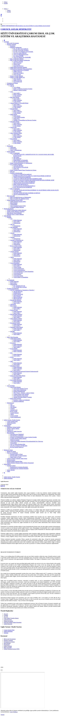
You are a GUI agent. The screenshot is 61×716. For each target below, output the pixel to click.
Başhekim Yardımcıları (16, 47)
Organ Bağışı (13, 442)
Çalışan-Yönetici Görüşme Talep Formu (17, 458)
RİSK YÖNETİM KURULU (20, 184)
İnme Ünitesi (13, 305)
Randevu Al (10, 430)
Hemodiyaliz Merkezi (15, 300)
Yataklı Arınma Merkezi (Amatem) (15, 211)
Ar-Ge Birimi (16, 87)
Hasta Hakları (13, 138)
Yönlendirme (7, 425)
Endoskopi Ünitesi (14, 365)
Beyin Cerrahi (13, 411)
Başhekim (12, 46)
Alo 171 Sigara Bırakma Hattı (17, 444)
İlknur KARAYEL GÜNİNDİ (21, 70)
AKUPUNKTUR (17, 291)
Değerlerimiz (13, 148)
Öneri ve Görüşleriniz (12, 452)
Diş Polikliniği (10, 280)
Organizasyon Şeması (12, 83)
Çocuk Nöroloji (17, 274)
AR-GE (12, 86)
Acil (11, 218)
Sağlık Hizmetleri (11, 423)
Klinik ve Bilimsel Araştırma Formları (22, 88)
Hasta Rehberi (10, 433)
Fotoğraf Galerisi (11, 465)
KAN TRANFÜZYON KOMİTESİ (22, 187)
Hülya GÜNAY (17, 63)
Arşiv (11, 91)
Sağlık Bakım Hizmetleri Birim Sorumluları (21, 68)
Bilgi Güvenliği (11, 196)
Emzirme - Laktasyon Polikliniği (21, 400)
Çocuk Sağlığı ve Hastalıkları (20, 277)
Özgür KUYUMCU (18, 73)
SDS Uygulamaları (15, 188)
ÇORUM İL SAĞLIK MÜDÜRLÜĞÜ (16, 29)
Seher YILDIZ (17, 78)
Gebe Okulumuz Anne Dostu (20, 395)
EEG (11, 353)
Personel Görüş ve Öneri (16, 454)
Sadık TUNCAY (17, 80)
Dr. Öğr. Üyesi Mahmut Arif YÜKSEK (23, 51)
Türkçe (5, 2)
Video (8, 471)
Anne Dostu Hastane (15, 387)
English (6, 3)
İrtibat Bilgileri (13, 203)
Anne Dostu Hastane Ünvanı (20, 388)
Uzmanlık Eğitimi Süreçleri (17, 207)
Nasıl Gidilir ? (16, 93)
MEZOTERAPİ (17, 298)
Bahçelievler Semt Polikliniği (14, 213)
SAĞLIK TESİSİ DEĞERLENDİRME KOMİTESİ (26, 193)
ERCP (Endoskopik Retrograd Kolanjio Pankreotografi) (24, 371)
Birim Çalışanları (17, 94)
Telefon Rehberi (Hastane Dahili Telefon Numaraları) (20, 462)
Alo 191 (6, 616)
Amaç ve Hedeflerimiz (16, 150)
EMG (11, 361)
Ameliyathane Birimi (15, 338)
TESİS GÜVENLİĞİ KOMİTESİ (22, 177)
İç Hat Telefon (17, 96)
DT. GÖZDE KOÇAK (19, 285)
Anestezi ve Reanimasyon (16, 240)
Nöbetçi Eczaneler (14, 440)
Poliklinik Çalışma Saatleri (13, 427)
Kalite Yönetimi (11, 151)
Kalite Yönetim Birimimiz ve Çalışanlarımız (21, 163)
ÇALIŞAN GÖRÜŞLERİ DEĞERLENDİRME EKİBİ (27, 178)
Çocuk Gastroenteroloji (19, 270)
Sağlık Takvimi (11, 470)
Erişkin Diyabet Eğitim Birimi (17, 375)
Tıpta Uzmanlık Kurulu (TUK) (18, 206)
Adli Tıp (12, 224)
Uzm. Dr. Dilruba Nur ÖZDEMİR (22, 57)
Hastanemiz (10, 146)
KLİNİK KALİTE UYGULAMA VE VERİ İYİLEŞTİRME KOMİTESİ (32, 176)
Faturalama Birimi (14, 121)
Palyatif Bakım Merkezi (16, 314)
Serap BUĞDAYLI (18, 66)
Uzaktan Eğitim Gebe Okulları (21, 394)
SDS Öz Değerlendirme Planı (20, 194)
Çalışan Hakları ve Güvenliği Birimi (19, 103)
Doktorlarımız (16, 223)
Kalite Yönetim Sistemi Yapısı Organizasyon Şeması (23, 170)
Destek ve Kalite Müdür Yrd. (17, 77)
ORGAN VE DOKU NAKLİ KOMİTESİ (24, 181)
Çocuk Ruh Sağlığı (18, 275)
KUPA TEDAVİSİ (18, 294)
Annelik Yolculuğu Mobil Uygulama (22, 397)
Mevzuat (12, 171)
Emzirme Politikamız (18, 401)
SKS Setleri (16, 157)
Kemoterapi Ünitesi (15, 323)
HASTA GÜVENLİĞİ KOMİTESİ (22, 174)
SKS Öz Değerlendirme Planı (20, 161)
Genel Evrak (13, 127)
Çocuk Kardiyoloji (18, 273)
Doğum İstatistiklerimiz (19, 391)
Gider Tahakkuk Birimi (16, 133)
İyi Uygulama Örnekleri (16, 164)
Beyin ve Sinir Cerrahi (15, 245)
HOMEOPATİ (17, 293)
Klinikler (9, 217)
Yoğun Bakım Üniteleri (16, 318)
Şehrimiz (9, 424)
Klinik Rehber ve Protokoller (20, 160)
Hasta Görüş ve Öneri (15, 457)
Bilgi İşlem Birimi (14, 97)
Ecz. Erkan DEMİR (18, 56)
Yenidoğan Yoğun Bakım (16, 327)
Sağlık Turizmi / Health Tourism (12, 420)
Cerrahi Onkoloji (14, 251)
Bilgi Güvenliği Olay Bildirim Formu (19, 198)
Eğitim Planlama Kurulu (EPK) (15, 200)
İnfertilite (12, 331)
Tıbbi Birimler (7, 216)
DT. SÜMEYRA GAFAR (20, 287)
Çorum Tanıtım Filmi (12, 421)
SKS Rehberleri (17, 158)
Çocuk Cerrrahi (17, 267)
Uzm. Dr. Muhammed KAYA (20, 54)
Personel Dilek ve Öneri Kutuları (18, 455)
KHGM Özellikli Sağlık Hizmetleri (12, 622)
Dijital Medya (7, 464)
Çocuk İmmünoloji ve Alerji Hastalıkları (23, 271)
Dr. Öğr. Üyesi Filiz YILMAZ (21, 50)
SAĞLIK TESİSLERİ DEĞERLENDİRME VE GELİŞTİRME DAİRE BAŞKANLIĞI (36, 190)
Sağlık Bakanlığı (8, 624)
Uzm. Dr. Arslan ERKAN (19, 53)
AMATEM (13, 304)
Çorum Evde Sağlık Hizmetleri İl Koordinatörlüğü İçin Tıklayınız (26, 441)
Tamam (2, 714)
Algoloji (12, 233)
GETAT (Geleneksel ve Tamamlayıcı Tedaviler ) (22, 290)
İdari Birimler (10, 84)
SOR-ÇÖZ (16, 168)
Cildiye (12, 257)
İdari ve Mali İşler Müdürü (16, 58)
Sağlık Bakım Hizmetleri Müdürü (18, 67)
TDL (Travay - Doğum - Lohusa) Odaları (23, 393)
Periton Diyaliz (14, 310)
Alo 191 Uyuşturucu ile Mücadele (18, 445)
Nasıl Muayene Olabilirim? (17, 434)
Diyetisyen (13, 343)
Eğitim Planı (16, 118)
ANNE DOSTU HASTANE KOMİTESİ (23, 183)
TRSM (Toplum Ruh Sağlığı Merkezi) (16, 210)
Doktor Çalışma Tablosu (13, 428)
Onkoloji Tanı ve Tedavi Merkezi (15, 214)
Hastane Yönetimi (11, 44)
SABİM (6, 615)
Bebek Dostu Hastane (15, 398)
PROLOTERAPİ (17, 297)
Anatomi (12, 237)
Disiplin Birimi (14, 108)
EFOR (12, 357)
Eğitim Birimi (13, 114)
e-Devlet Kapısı (8, 619)
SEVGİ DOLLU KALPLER (20, 167)
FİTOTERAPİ (17, 295)
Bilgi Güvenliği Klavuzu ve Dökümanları (20, 197)
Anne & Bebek (11, 385)
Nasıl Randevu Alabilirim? (17, 435)
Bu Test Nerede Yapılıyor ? (17, 447)
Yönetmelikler (13, 204)
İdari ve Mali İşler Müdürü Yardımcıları (20, 60)
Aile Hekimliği (14, 227)
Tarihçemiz (13, 147)
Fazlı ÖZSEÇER (17, 81)
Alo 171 (6, 614)
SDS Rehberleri (17, 191)
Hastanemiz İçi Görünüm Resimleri (19, 467)
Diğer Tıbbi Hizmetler (12, 337)
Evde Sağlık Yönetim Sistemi (11, 618)
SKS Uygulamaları (15, 153)
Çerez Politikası (14, 712)
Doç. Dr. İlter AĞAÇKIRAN (20, 48)
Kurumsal (6, 41)
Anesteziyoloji (13, 410)
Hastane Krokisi (11, 460)
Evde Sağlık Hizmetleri (16, 380)
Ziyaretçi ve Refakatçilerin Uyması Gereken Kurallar (23, 437)
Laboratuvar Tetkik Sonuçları (14, 431)
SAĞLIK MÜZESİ (18, 166)
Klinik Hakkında (17, 220)
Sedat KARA (16, 64)
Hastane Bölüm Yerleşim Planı (14, 461)
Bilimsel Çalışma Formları (19, 90)
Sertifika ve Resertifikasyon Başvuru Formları (24, 120)
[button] (6, 8)
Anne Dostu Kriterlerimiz (19, 390)
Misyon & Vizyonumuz (13, 43)
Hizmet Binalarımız (9, 208)
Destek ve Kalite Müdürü (16, 76)
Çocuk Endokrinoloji (18, 268)
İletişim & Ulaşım (8, 450)
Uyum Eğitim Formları (19, 117)
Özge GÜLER (17, 74)
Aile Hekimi (13, 407)
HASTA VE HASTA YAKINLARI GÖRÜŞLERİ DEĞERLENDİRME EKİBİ (33, 180)
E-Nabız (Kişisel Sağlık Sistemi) (18, 438)
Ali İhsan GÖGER (18, 61)
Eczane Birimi (13, 348)
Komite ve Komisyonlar (16, 173)
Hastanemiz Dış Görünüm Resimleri (19, 468)
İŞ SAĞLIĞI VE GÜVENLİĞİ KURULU (24, 186)
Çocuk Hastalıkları (15, 263)
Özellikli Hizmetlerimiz (13, 288)
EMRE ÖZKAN (17, 71)
